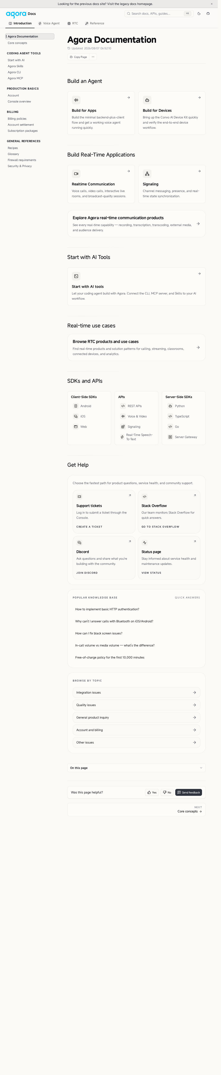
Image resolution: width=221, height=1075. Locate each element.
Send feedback (191, 792)
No (169, 792)
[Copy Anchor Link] (105, 81)
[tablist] (56, 23)
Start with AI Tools (88, 257)
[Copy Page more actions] (93, 57)
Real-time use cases (91, 325)
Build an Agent (84, 80)
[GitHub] (208, 13)
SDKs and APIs (84, 380)
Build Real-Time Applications (101, 154)
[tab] (20, 23)
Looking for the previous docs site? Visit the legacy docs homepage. (120, 4)
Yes (154, 792)
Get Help (77, 464)
